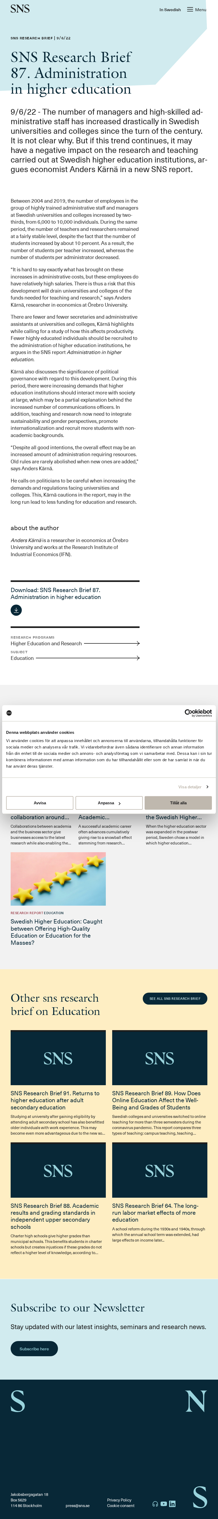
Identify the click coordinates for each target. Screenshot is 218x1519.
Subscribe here (34, 1348)
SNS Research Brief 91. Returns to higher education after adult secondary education (55, 1099)
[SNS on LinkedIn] (172, 1504)
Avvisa (40, 803)
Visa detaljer (190, 787)
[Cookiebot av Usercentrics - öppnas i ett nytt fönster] (188, 713)
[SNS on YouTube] (164, 1504)
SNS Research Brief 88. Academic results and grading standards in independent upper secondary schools (55, 1216)
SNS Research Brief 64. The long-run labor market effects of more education (155, 1212)
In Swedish (170, 9)
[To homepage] (20, 9)
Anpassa (106, 803)
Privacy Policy (119, 1500)
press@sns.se (78, 1505)
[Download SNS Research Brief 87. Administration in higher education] (16, 610)
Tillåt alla (178, 803)
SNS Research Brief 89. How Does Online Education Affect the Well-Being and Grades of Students (156, 1099)
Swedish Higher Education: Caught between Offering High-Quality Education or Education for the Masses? (56, 931)
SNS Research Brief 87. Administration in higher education (56, 593)
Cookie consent (121, 1505)
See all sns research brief (175, 998)
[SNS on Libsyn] (155, 1504)
